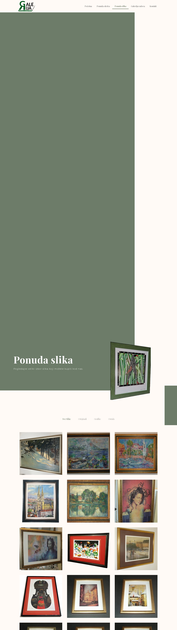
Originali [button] (82, 419)
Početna (88, 6)
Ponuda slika (120, 6)
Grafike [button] (97, 419)
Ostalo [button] (111, 419)
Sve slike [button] (66, 419)
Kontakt (153, 6)
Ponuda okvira (103, 6)
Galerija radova (138, 6)
